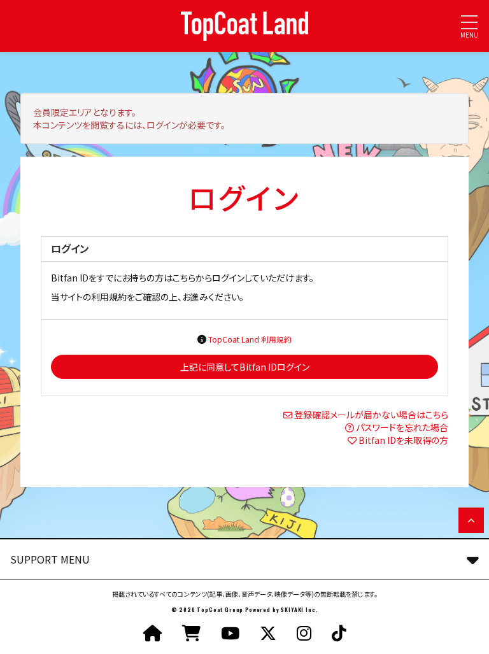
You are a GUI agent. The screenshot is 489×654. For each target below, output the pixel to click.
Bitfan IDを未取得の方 (403, 440)
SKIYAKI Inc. (299, 609)
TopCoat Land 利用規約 (250, 339)
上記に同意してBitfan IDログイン (244, 366)
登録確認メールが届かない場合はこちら (371, 414)
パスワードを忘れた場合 (402, 427)
